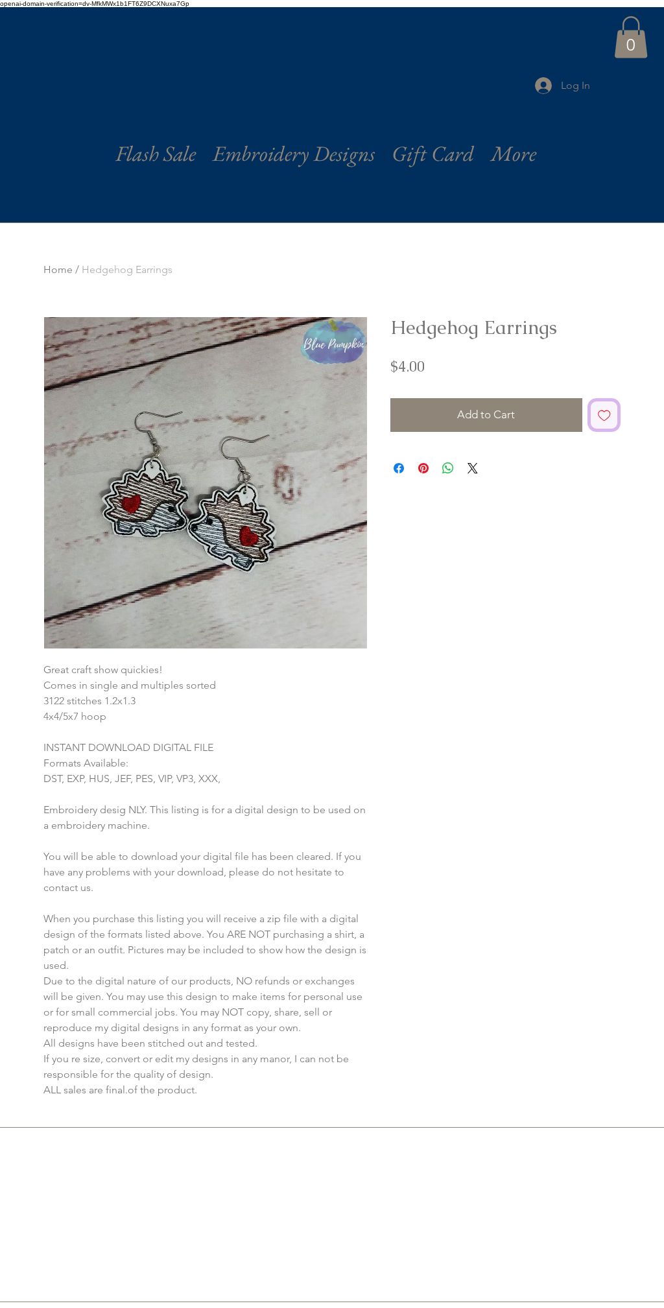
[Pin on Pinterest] (423, 468)
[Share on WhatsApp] (448, 468)
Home (58, 269)
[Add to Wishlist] (604, 415)
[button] (630, 37)
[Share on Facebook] (399, 468)
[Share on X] (472, 468)
